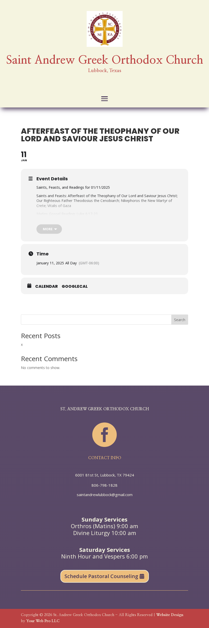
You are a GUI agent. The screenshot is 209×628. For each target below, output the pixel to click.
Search (179, 319)
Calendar (46, 286)
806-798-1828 (104, 485)
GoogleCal (75, 286)
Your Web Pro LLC (42, 621)
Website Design (169, 615)
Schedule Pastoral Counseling (101, 576)
